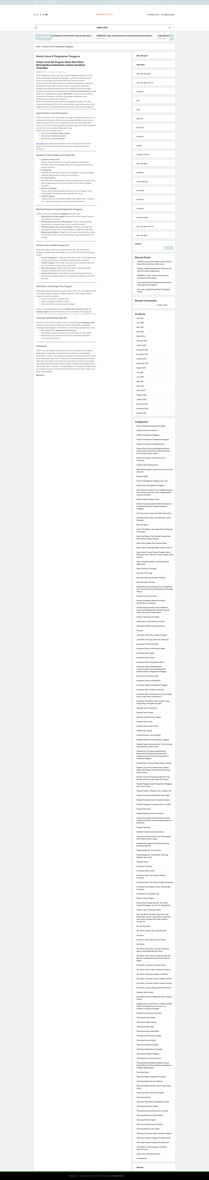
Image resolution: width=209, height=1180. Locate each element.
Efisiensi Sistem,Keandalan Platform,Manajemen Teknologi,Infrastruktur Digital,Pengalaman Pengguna (154, 506)
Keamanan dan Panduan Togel (147, 676)
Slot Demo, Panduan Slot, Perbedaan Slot (151, 931)
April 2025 (140, 386)
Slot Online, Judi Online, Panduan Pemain (151, 965)
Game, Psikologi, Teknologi (146, 569)
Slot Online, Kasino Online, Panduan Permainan (153, 970)
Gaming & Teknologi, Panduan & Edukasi (151, 578)
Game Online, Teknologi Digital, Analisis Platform (154, 548)
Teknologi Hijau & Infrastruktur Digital (150, 1093)
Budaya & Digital (142, 476)
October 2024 (141, 413)
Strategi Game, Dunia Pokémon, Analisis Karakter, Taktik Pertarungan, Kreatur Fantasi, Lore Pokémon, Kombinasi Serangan (155, 1006)
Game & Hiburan (142, 525)
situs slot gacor (142, 164)
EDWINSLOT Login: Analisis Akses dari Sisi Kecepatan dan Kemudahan (88, 36)
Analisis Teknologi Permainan (147, 465)
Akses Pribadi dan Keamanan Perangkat (151, 426)
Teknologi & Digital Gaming (146, 1022)
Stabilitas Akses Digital (145, 992)
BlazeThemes (119, 1176)
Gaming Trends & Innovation (147, 596)
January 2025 (141, 399)
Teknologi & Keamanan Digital (147, 1045)
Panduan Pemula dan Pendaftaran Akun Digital (153, 795)
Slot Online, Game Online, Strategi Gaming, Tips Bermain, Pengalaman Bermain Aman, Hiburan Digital (154, 958)
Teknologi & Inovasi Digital (146, 1040)
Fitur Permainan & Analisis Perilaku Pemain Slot (154, 513)
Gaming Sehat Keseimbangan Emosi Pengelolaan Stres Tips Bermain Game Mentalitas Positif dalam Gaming (155, 589)
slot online (40, 144)
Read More (40, 375)
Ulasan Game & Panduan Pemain (148, 1154)
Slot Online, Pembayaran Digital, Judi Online (152, 974)
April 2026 (140, 332)
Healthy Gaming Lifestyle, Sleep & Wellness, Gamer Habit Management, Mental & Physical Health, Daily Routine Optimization (153, 610)
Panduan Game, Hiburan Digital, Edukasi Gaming (154, 763)
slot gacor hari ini (143, 155)
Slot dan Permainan (144, 926)
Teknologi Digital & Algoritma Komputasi (151, 1077)
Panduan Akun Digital (144, 731)
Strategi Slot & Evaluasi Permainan (149, 1013)
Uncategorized (142, 1158)
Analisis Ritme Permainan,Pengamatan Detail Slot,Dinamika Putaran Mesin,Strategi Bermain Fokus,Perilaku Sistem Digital (153, 451)
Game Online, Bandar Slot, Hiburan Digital (151, 543)
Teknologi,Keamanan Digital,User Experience (153, 1142)
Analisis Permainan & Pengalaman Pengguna (153, 439)
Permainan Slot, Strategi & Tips (148, 894)
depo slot (140, 119)
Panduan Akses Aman (144, 722)
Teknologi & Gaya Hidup (145, 1027)
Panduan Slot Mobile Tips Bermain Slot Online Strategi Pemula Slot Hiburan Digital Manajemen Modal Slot (154, 820)
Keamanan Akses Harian (145, 658)
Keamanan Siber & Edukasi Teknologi (150, 690)
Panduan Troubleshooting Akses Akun (150, 832)
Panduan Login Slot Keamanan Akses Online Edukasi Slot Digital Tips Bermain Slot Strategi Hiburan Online (153, 770)
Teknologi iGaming (143, 1097)
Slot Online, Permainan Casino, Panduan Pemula (154, 979)
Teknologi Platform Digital (146, 1120)
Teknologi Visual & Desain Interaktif (150, 1124)
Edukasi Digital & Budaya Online (148, 499)
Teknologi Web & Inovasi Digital (148, 1129)
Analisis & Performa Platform (147, 430)
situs (138, 110)
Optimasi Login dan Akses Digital (149, 717)
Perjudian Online (142, 862)
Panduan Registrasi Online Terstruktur (150, 813)
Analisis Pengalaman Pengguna (148, 435)
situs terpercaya (142, 182)
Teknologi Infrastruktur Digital (147, 1106)
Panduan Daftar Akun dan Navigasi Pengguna (153, 740)
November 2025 (142, 354)
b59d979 (41, 72)
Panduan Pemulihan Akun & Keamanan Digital (153, 800)
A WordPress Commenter (146, 305)
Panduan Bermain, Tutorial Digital (149, 735)
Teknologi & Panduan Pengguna (148, 1054)
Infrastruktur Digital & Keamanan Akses (151, 626)
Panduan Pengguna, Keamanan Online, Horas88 (154, 804)
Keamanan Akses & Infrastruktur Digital (151, 649)
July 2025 (140, 372)
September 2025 (142, 363)
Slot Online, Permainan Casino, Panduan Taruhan (154, 983)
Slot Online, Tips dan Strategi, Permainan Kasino (154, 988)
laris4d (139, 146)
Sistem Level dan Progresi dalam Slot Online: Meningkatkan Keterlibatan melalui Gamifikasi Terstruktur (60, 65)
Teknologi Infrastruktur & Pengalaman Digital (153, 1102)
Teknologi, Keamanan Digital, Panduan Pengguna (154, 1133)
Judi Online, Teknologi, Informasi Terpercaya (153, 640)
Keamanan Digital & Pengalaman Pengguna (152, 685)
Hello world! (162, 305)
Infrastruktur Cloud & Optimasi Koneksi (151, 621)
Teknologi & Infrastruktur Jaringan (149, 1036)
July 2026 (140, 318)
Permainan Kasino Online (146, 871)
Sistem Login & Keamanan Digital (149, 910)
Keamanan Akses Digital (145, 653)
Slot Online (140, 944)
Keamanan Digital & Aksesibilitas (149, 681)
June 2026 (140, 323)
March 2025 (141, 390)
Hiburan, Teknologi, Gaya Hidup (148, 617)
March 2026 (141, 336)
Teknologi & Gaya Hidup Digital (148, 1031)
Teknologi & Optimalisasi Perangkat (149, 1049)
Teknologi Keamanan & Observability (150, 1115)
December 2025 (142, 350)
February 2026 (142, 341)
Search (138, 244)
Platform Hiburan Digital (145, 898)
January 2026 (141, 345)
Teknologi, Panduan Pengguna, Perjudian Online (154, 1138)
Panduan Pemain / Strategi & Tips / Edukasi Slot (154, 791)
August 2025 (141, 368)
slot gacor (140, 92)
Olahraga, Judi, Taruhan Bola (147, 708)
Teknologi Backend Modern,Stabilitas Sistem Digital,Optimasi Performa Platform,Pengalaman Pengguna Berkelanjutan (154, 1065)
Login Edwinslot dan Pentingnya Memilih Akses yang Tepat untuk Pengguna (133, 2)
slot (138, 101)
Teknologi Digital (143, 1072)
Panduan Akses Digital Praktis (147, 726)
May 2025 (140, 381)
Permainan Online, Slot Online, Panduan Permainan (155, 882)
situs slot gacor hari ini (145, 83)
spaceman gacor (143, 217)
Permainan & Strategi (144, 866)
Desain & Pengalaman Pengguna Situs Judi (152, 481)
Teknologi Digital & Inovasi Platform (150, 1081)
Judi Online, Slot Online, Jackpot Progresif (152, 635)
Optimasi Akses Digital (145, 713)
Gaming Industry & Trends (146, 582)
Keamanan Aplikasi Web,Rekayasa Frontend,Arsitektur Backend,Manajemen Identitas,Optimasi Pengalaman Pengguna (152, 669)
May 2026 (140, 327)
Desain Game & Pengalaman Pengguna (150, 485)
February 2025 (142, 395)
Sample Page (102, 28)
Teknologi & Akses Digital (146, 1018)
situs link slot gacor (144, 74)
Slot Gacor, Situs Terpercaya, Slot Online (151, 940)
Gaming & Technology (144, 573)
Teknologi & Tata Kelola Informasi (149, 1058)
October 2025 (141, 359)
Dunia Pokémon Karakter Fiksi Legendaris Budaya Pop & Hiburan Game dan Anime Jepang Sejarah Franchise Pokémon (155, 492)
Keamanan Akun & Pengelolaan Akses (150, 662)
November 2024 (142, 409)
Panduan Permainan (144, 809)
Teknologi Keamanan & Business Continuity (152, 1111)
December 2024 (142, 404)
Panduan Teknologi (143, 827)
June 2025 (140, 377)
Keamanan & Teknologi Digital (147, 644)
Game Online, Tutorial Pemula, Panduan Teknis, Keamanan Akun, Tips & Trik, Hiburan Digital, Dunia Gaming (155, 554)
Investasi (140, 631)
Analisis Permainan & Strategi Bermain (150, 444)
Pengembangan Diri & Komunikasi (149, 850)
